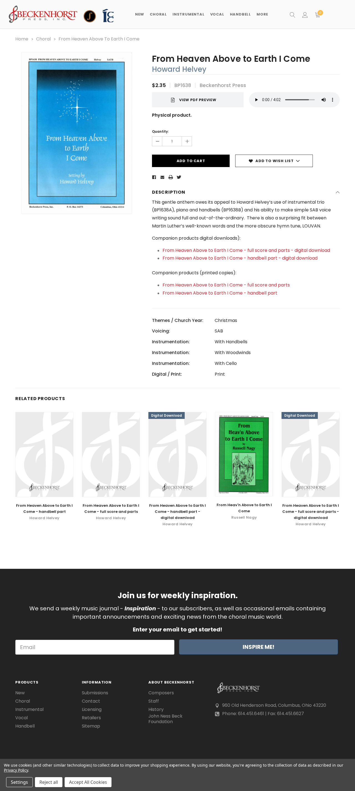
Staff (153, 701)
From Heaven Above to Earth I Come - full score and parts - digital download (246, 250)
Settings (19, 782)
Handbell (25, 726)
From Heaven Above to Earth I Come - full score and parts (226, 285)
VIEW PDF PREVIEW (197, 100)
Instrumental (29, 709)
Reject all (48, 782)
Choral (22, 701)
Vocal (21, 718)
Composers (161, 693)
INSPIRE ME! (258, 647)
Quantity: (160, 131)
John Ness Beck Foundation (165, 719)
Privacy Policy (16, 770)
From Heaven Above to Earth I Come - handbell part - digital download (240, 258)
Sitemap (91, 726)
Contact (91, 701)
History (156, 709)
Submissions (95, 693)
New (139, 14)
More (262, 14)
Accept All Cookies (88, 782)
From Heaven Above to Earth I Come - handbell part (220, 293)
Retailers (91, 718)
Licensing (92, 709)
